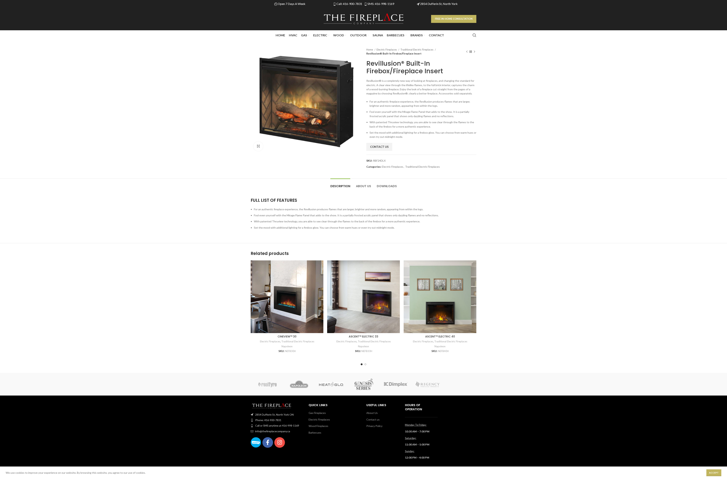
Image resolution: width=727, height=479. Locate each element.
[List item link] (277, 415)
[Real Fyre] (267, 384)
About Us (372, 412)
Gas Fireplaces (317, 412)
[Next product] (474, 52)
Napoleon (287, 346)
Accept (714, 472)
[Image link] (271, 405)
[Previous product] (467, 52)
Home (370, 49)
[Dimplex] (396, 384)
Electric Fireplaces (387, 49)
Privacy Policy (374, 426)
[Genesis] (363, 384)
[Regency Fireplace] (428, 384)
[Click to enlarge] (258, 146)
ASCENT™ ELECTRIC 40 (440, 336)
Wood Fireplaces (318, 426)
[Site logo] (363, 18)
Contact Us (379, 146)
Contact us (373, 419)
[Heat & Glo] (331, 384)
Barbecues (315, 432)
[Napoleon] (299, 384)
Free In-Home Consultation (454, 18)
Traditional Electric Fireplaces (417, 49)
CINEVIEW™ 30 (287, 336)
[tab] (340, 184)
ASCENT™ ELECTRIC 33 (363, 336)
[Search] (474, 35)
